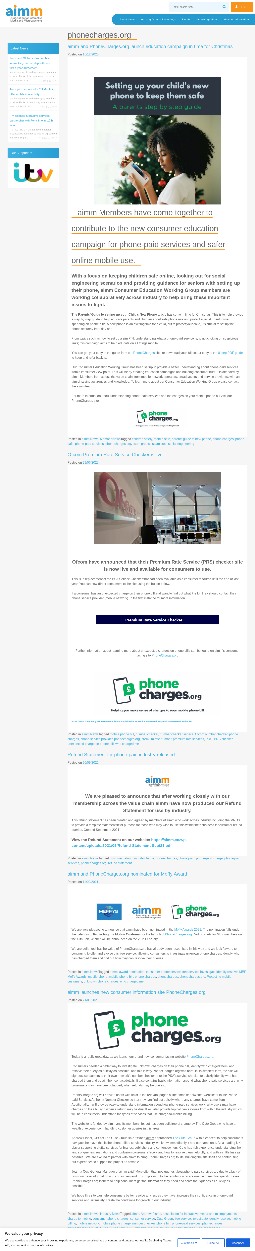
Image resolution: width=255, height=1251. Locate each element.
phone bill (163, 1223)
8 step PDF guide (230, 352)
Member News (110, 439)
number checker (147, 734)
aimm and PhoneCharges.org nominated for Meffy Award (127, 874)
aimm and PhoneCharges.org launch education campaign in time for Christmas (150, 46)
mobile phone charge (116, 1223)
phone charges (223, 439)
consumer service (142, 1218)
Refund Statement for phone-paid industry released (121, 754)
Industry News (110, 1213)
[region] (127, 1239)
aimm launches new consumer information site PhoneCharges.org (137, 992)
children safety (142, 439)
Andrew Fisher (151, 1213)
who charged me (127, 743)
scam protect (142, 443)
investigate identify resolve (219, 972)
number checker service (176, 734)
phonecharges (168, 976)
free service (190, 972)
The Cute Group (183, 1138)
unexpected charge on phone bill (91, 743)
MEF (242, 972)
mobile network (88, 1223)
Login (244, 7)
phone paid (186, 858)
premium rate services (188, 739)
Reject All (213, 1242)
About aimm (127, 19)
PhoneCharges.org (165, 655)
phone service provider (96, 739)
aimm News (90, 439)
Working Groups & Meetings (158, 19)
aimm (114, 972)
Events (186, 19)
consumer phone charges (110, 1218)
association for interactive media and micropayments (200, 1213)
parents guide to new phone (191, 439)
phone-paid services (89, 443)
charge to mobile (79, 1218)
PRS (209, 739)
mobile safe (162, 439)
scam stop (159, 443)
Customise (187, 1242)
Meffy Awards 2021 (187, 929)
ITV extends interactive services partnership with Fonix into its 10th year (31, 120)
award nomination (131, 972)
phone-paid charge (209, 858)
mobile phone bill (122, 734)
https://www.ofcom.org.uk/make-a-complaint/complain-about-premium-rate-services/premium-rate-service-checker (132, 721)
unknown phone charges (101, 981)
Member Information (236, 19)
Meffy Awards (77, 976)
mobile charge (144, 858)
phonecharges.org (118, 443)
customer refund (121, 858)
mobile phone (97, 976)
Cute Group (165, 1218)
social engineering (181, 443)
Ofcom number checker (211, 734)
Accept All (238, 1242)
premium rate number (156, 739)
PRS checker (223, 739)
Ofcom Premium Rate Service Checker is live (115, 454)
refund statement (120, 863)
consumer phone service (163, 972)
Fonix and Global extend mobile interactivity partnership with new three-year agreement (30, 63)
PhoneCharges (144, 352)
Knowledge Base (207, 19)
